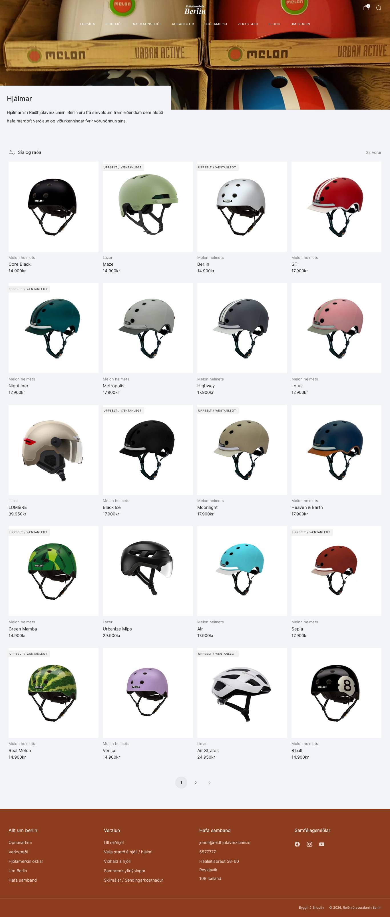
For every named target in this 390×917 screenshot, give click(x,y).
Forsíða (87, 24)
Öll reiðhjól (114, 842)
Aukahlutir (183, 24)
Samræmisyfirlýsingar (124, 870)
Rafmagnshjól (147, 24)
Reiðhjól (114, 24)
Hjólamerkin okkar (26, 861)
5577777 (207, 851)
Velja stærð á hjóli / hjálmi (128, 851)
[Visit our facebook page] (297, 844)
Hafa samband (23, 880)
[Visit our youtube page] (321, 844)
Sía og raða (29, 152)
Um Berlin (300, 24)
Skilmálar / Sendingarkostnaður (133, 880)
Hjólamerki (215, 24)
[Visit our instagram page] (309, 844)
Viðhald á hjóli (117, 861)
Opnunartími (20, 842)
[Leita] (378, 8)
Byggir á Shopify (311, 908)
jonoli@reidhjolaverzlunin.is (224, 842)
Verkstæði (248, 24)
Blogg (274, 24)
